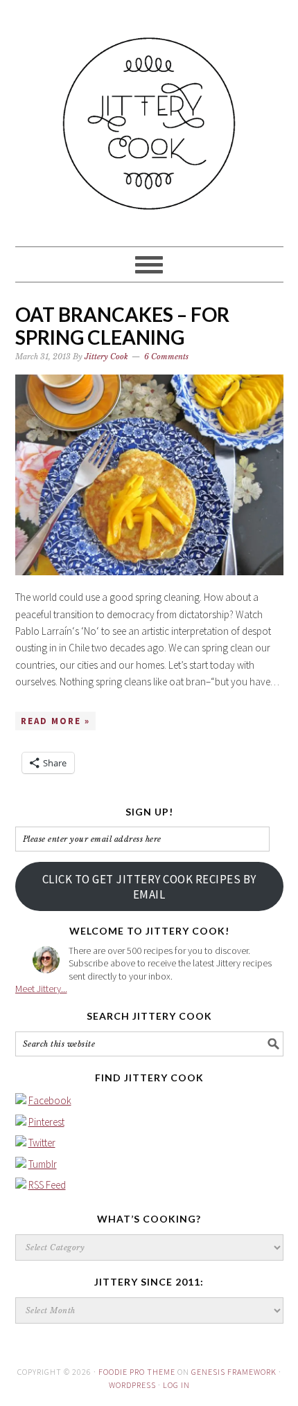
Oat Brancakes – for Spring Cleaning (122, 326)
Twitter (41, 1142)
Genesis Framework (234, 1372)
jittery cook (149, 117)
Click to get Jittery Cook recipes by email (149, 887)
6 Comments (166, 356)
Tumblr (42, 1164)
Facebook (49, 1100)
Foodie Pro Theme (136, 1372)
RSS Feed (47, 1184)
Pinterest (46, 1121)
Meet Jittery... (41, 988)
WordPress (132, 1385)
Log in (176, 1385)
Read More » (55, 721)
